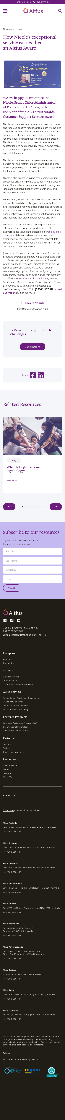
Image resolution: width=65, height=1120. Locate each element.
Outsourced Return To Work (16, 730)
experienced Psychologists (33, 278)
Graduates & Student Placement (18, 684)
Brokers (6, 748)
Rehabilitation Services (13, 701)
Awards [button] (23, 29)
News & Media (10, 765)
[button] (33, 10)
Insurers (7, 744)
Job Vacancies (10, 680)
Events (6, 769)
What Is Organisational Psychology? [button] (24, 469)
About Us (7, 659)
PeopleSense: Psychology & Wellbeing (21, 698)
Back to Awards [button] (34, 303)
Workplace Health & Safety (15, 709)
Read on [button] (11, 480)
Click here (8, 810)
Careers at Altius (11, 676)
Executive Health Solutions (15, 705)
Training (7, 773)
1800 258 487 (30, 627)
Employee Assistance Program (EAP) (20, 723)
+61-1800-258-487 (12, 831)
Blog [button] (14, 460)
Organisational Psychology (15, 727)
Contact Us (8, 663)
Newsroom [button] (9, 29)
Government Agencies (13, 752)
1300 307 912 (15, 631)
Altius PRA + (9, 777)
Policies (6, 1053)
